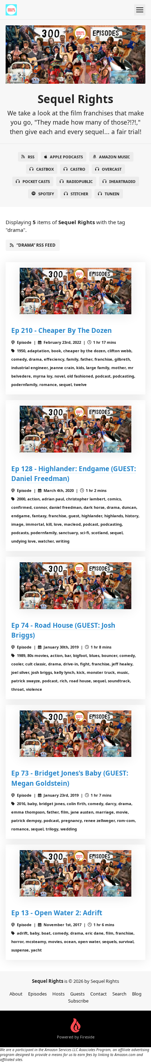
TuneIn (112, 193)
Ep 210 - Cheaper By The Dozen (61, 330)
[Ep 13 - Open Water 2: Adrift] (75, 873)
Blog (137, 994)
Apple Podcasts (66, 156)
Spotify (46, 193)
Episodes (37, 994)
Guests (77, 994)
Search (119, 994)
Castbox (45, 169)
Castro (77, 169)
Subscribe (78, 1001)
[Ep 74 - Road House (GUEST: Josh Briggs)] (75, 585)
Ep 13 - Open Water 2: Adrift (56, 912)
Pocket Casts (36, 181)
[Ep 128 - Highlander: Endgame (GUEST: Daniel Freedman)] (75, 429)
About (15, 994)
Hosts (58, 994)
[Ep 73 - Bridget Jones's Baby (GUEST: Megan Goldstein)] (75, 733)
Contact (98, 994)
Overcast (112, 169)
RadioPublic (79, 181)
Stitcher (79, 193)
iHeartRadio (122, 181)
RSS (31, 156)
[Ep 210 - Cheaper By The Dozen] (75, 291)
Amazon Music (114, 156)
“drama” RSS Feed (36, 245)
